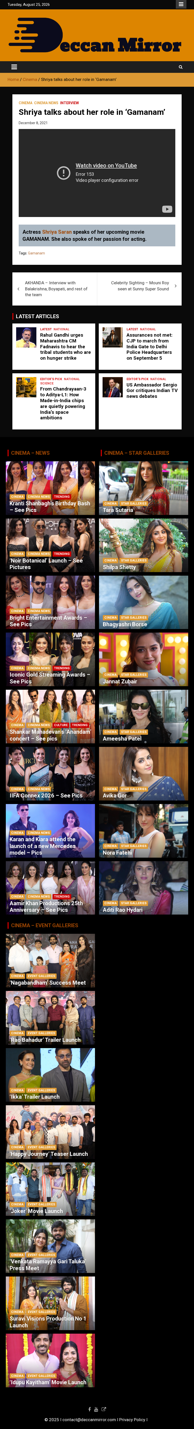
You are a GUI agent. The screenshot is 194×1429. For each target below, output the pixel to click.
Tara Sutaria (118, 510)
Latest (46, 329)
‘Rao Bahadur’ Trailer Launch (45, 1040)
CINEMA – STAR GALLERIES (136, 453)
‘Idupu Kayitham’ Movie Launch (48, 1382)
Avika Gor (115, 795)
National (61, 329)
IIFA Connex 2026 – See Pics (46, 795)
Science (47, 383)
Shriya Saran (57, 232)
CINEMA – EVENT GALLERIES (44, 925)
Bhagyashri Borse (125, 624)
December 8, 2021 (33, 123)
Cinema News (46, 103)
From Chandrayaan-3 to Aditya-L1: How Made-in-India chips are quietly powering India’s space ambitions (63, 403)
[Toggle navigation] (14, 67)
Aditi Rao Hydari (122, 910)
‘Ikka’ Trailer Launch (35, 1097)
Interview (69, 103)
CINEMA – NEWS (30, 453)
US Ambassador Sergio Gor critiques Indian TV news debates (152, 390)
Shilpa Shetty (119, 567)
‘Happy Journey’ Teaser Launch (49, 1154)
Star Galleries (134, 503)
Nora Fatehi (117, 853)
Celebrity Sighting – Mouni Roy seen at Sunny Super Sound (140, 285)
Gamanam (36, 253)
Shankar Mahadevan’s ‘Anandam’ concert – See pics (50, 735)
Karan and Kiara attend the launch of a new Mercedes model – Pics (43, 846)
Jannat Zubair (120, 681)
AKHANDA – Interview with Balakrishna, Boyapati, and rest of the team (56, 288)
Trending (62, 497)
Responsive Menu (181, 4)
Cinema (25, 103)
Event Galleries (41, 976)
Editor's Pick (51, 379)
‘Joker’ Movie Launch (36, 1211)
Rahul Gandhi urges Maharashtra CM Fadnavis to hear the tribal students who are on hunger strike (65, 346)
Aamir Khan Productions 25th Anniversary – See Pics (46, 906)
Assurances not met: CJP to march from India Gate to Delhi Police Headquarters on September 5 (150, 346)
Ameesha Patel (122, 738)
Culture (61, 725)
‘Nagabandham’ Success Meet (48, 983)
